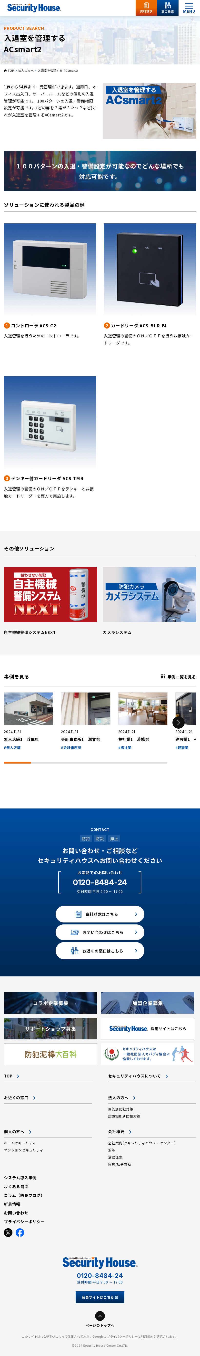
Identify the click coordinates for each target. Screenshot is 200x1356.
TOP (11, 70)
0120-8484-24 (100, 882)
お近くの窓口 (16, 1097)
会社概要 (116, 1131)
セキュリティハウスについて (134, 1076)
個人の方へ (14, 1131)
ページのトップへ (100, 1325)
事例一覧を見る (182, 677)
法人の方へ (26, 70)
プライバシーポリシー (122, 1336)
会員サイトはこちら (98, 1297)
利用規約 (147, 1336)
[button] (178, 722)
